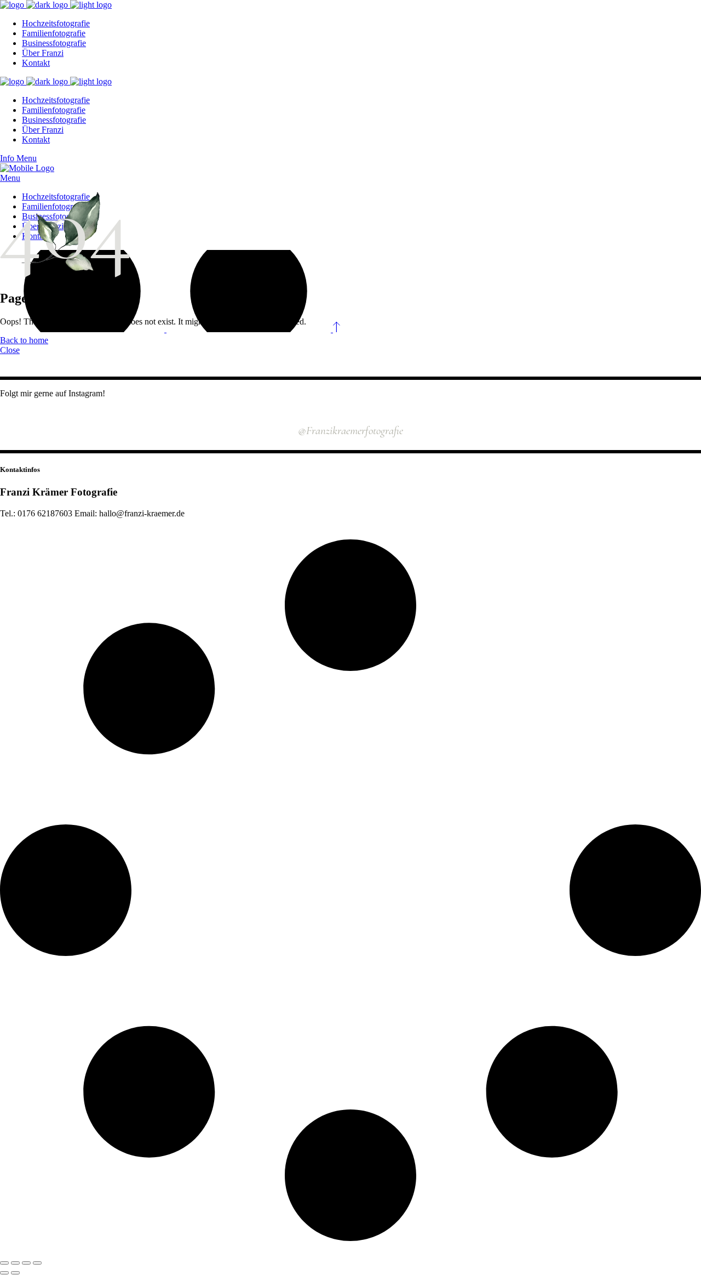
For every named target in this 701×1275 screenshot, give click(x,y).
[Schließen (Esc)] (37, 1263)
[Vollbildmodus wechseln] (15, 1263)
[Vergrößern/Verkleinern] (4, 1263)
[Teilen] (26, 1263)
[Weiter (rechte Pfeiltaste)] (15, 1272)
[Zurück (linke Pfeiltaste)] (4, 1272)
